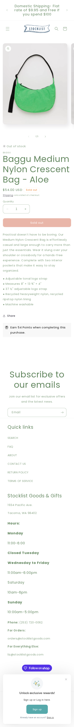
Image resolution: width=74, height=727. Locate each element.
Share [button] (11, 316)
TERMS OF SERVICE (20, 481)
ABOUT (12, 455)
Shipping (8, 195)
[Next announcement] (67, 10)
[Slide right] (45, 136)
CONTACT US (17, 464)
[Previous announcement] (7, 10)
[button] (7, 29)
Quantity (8, 201)
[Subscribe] (62, 412)
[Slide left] (28, 136)
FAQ (10, 447)
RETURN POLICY (18, 472)
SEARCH (13, 438)
